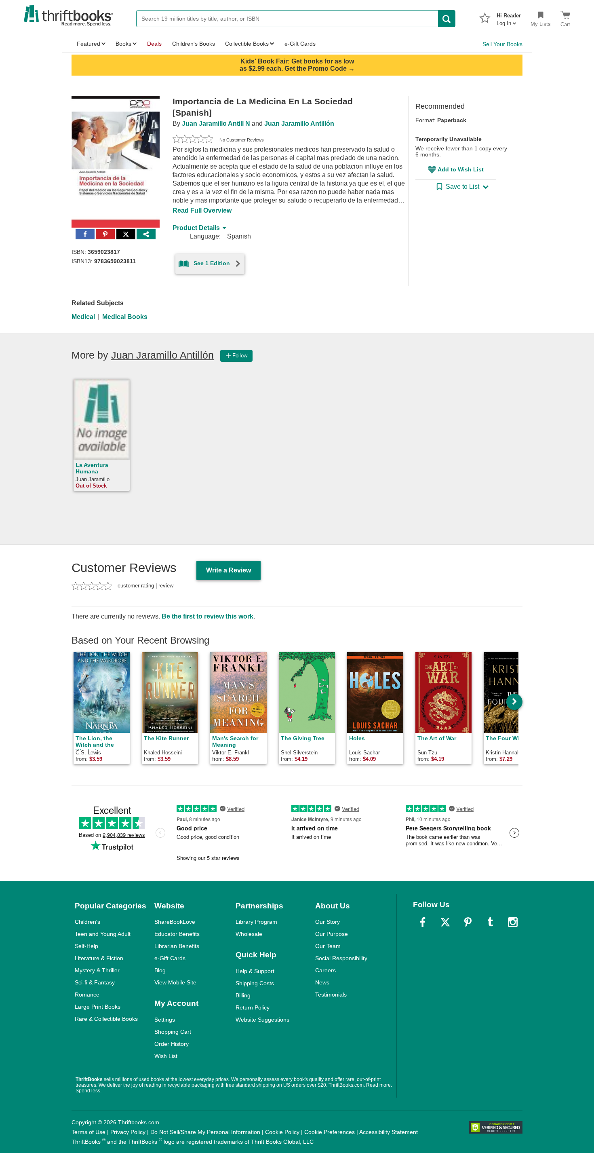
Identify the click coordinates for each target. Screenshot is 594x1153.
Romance (87, 994)
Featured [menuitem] (88, 43)
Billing (243, 995)
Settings (164, 1019)
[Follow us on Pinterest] (468, 922)
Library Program (256, 922)
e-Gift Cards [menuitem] (300, 43)
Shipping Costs (255, 983)
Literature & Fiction (99, 958)
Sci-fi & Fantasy (95, 982)
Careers (325, 970)
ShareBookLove (174, 922)
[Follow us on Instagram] (512, 922)
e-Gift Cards (169, 958)
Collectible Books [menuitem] (247, 43)
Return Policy (253, 1007)
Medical (83, 316)
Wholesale (249, 934)
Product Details (196, 227)
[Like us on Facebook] (422, 922)
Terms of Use (88, 1132)
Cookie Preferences (329, 1132)
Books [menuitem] (123, 43)
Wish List (165, 1056)
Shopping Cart (172, 1031)
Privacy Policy (127, 1132)
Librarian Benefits (176, 946)
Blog (160, 970)
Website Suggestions (262, 1019)
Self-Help (86, 946)
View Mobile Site (175, 982)
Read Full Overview (202, 210)
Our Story (327, 922)
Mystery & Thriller (97, 970)
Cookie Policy (282, 1132)
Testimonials (331, 994)
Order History (171, 1044)
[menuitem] (509, 17)
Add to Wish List (461, 169)
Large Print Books (97, 1006)
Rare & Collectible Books (106, 1019)
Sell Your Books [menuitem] (502, 44)
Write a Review (228, 570)
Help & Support (255, 971)
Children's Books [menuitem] (193, 43)
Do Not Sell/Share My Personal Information (205, 1132)
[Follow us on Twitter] (445, 922)
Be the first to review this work (207, 616)
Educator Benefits (177, 934)
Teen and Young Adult (103, 934)
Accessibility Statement (388, 1132)
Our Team (328, 946)
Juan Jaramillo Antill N (216, 123)
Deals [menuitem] (154, 43)
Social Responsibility (341, 958)
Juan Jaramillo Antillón (299, 123)
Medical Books (124, 316)
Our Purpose (331, 934)
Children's (87, 922)
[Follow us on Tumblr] (490, 922)
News (322, 982)
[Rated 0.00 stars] (193, 140)
